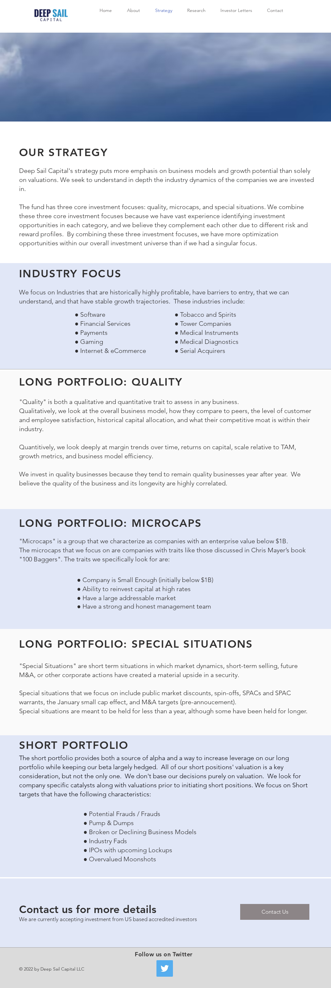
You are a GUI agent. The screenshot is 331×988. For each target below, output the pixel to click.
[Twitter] (164, 968)
